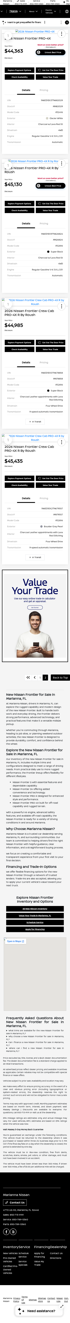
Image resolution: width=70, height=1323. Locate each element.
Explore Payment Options (19, 70)
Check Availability (20, 77)
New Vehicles (10, 1253)
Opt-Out (66, 1300)
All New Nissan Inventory (35, 908)
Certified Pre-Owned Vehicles (10, 1270)
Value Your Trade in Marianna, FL (35, 915)
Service (24, 1247)
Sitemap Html (42, 1300)
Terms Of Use (24, 1299)
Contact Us (17, 1202)
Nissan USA (59, 1300)
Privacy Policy (16, 1300)
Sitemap (33, 1299)
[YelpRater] (13, 1231)
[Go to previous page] (35, 677)
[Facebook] (6, 1231)
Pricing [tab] (44, 90)
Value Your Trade (50, 77)
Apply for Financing (35, 929)
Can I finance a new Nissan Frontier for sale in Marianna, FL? (35, 1044)
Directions (55, 1257)
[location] (64, 2)
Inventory (10, 1247)
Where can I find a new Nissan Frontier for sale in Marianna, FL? (35, 1049)
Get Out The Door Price (52, 70)
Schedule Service (35, 922)
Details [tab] (26, 90)
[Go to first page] (28, 677)
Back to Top (60, 677)
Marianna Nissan (7, 1300)
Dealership (58, 1247)
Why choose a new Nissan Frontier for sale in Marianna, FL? (35, 1038)
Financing (42, 1247)
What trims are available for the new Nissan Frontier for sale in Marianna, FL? (35, 1032)
